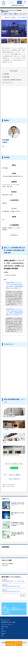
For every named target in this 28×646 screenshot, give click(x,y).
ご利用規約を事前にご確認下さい (17, 5)
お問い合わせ (4, 626)
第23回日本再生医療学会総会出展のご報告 (11, 586)
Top (1, 13)
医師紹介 (6, 74)
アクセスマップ (8, 82)
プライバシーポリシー (7, 624)
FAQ (2, 629)
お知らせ (3, 631)
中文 (2, 635)
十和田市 (10, 13)
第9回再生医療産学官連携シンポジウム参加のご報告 (13, 581)
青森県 (5, 13)
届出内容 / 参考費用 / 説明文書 (12, 79)
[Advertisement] (14, 101)
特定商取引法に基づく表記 (8, 622)
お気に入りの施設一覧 (22, 17)
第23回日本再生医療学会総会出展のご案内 (11, 591)
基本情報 (6, 77)
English (3, 633)
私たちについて (5, 620)
